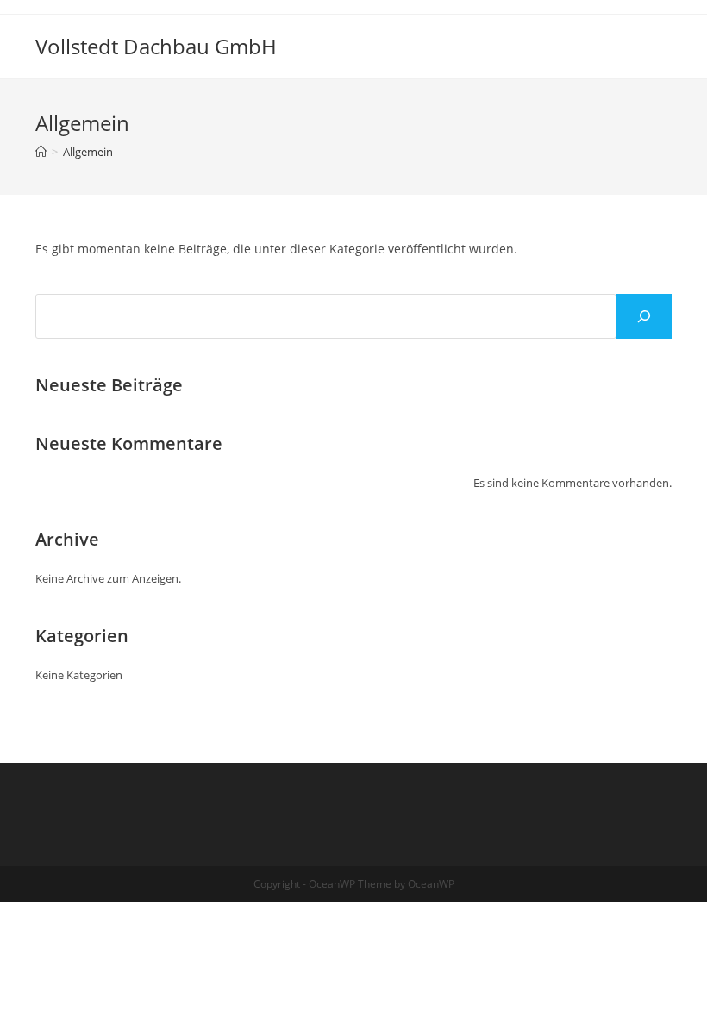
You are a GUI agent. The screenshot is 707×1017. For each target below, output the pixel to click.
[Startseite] (41, 151)
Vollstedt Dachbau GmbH (156, 46)
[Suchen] (644, 316)
